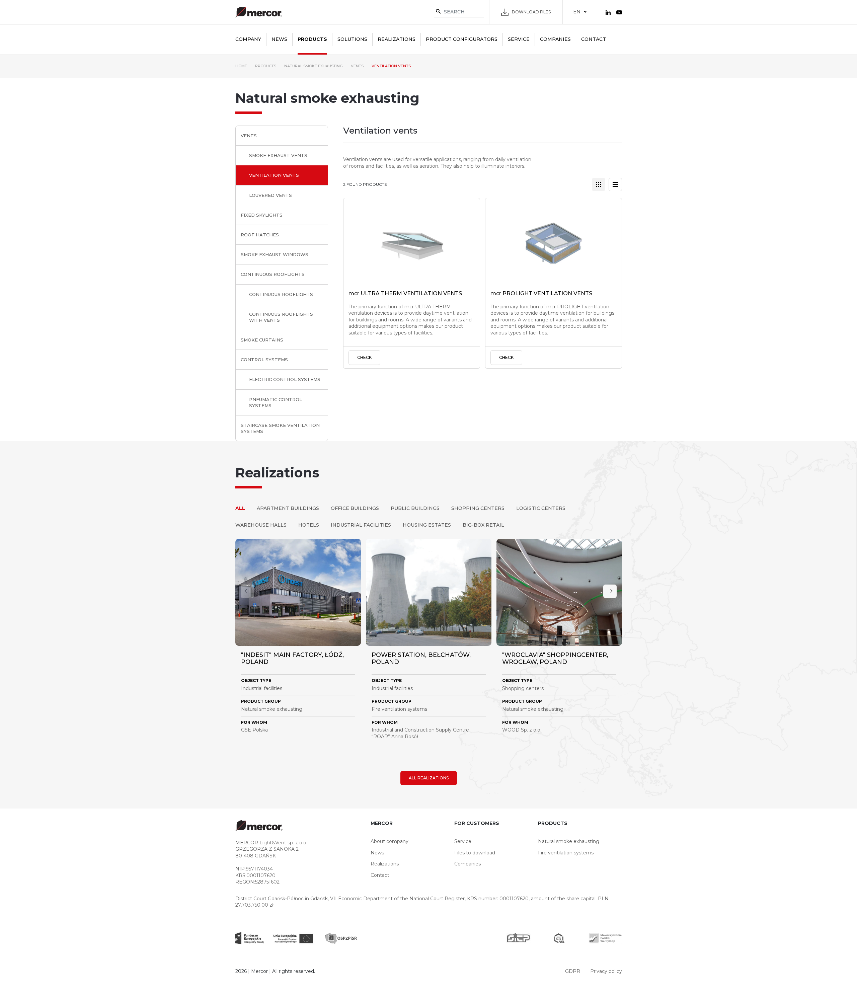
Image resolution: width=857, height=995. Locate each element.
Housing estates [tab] (427, 525)
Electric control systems (284, 379)
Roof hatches (260, 234)
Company (248, 39)
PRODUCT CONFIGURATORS (461, 39)
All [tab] (240, 508)
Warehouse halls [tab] (261, 525)
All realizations (429, 777)
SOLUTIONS (352, 39)
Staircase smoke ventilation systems (280, 428)
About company (389, 841)
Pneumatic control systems (275, 402)
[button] (610, 591)
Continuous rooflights (281, 294)
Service (519, 39)
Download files (531, 11)
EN (576, 12)
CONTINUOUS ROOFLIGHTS (273, 274)
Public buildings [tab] (415, 508)
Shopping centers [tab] (477, 508)
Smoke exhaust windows (274, 254)
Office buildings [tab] (355, 508)
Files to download (474, 853)
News (279, 39)
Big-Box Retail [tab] (483, 525)
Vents (249, 135)
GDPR (572, 971)
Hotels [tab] (308, 525)
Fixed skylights (262, 215)
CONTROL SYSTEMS (264, 359)
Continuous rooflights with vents (281, 317)
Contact (593, 39)
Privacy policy (606, 971)
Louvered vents (270, 195)
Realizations (396, 39)
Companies (555, 39)
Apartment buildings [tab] (288, 508)
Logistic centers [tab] (540, 508)
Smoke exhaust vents (278, 155)
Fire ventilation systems (566, 853)
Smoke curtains (262, 339)
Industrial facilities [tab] (361, 525)
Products (312, 39)
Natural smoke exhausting (568, 841)
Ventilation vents (274, 175)
